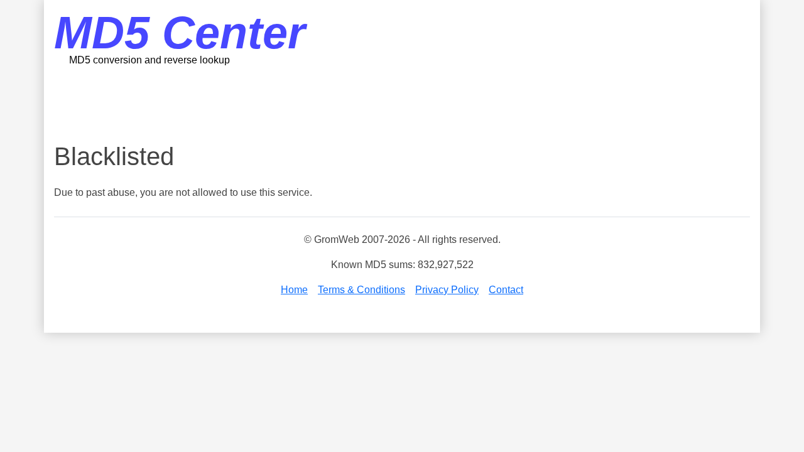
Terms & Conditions (361, 289)
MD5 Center (179, 33)
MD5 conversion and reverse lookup (149, 60)
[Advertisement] (402, 103)
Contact (506, 289)
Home (294, 289)
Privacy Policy (447, 289)
